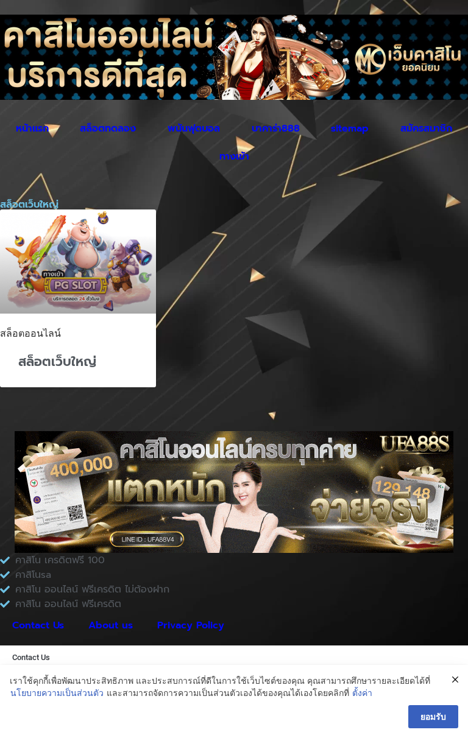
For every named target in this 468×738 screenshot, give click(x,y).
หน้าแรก (32, 128)
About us (110, 625)
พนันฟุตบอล (194, 128)
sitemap (350, 128)
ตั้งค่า (362, 692)
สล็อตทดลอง (108, 128)
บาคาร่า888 (276, 128)
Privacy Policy (190, 625)
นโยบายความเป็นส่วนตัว (57, 692)
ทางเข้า (234, 156)
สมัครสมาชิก (426, 128)
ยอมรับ (433, 716)
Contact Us (38, 625)
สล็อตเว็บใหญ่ (57, 361)
